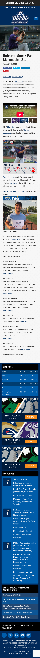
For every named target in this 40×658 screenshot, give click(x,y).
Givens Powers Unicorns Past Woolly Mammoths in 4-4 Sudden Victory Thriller (17, 607)
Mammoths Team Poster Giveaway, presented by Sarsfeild (23, 501)
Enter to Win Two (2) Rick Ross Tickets (16, 617)
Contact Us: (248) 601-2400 (20, 3)
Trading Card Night (21, 479)
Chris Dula (11, 127)
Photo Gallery (17, 77)
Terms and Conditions (26, 651)
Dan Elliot (19, 82)
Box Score (7, 77)
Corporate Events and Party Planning (17, 626)
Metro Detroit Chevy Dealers (15, 191)
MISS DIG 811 (16, 239)
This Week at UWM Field (12, 595)
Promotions (8, 473)
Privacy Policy (10, 651)
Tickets (30, 417)
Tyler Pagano (8, 177)
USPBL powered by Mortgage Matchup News (16, 588)
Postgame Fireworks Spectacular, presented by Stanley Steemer (23, 512)
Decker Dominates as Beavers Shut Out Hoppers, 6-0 (20, 600)
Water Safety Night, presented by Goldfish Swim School (24, 521)
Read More (7, 293)
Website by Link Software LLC (20, 653)
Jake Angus (13, 183)
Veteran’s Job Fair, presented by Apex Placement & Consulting (25, 578)
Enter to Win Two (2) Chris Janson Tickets (17, 613)
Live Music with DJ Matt (23, 495)
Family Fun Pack (19, 527)
